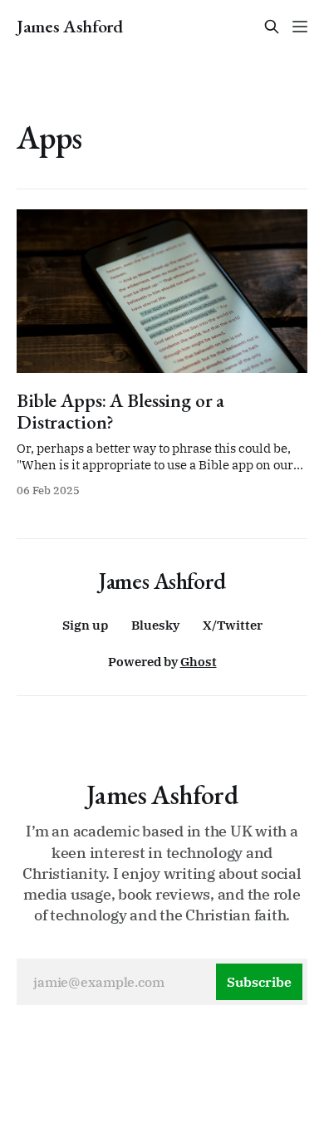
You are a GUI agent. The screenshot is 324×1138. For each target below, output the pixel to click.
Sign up (85, 625)
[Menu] (300, 26)
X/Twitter (233, 625)
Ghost (198, 662)
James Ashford (70, 26)
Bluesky (155, 625)
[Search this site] (271, 26)
